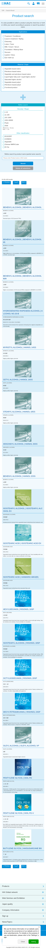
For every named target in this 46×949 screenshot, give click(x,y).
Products (5, 886)
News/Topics (7, 922)
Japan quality (7, 904)
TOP (3, 10)
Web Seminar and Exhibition (13, 898)
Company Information (10, 910)
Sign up (5, 916)
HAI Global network (10, 892)
